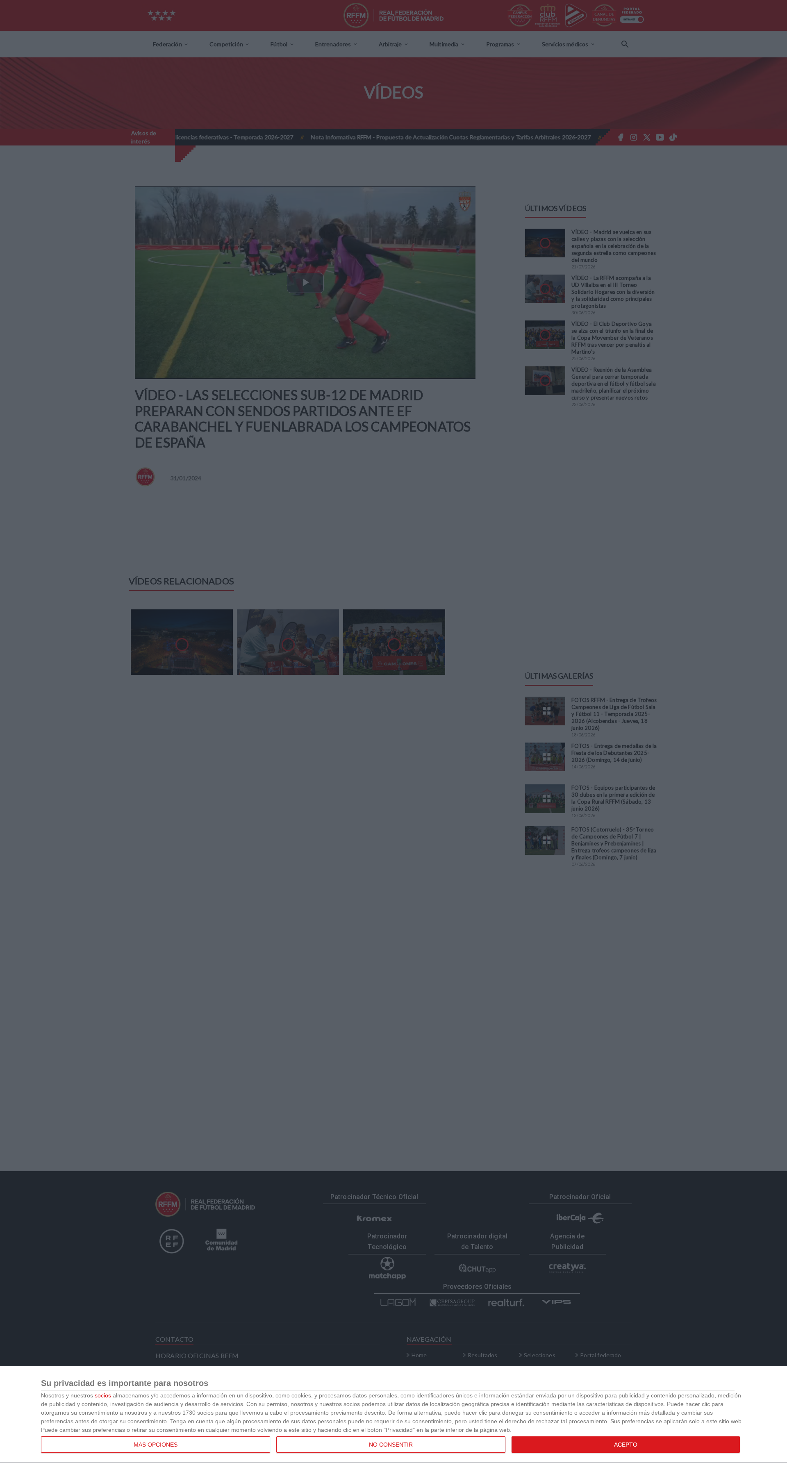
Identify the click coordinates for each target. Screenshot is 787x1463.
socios (103, 1395)
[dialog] (393, 1415)
